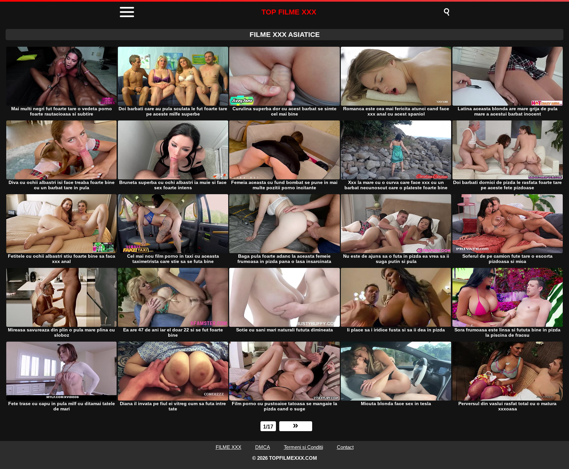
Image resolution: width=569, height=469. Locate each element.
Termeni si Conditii (303, 447)
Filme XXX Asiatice (285, 34)
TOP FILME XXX (288, 12)
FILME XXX (228, 447)
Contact (345, 447)
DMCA (262, 447)
